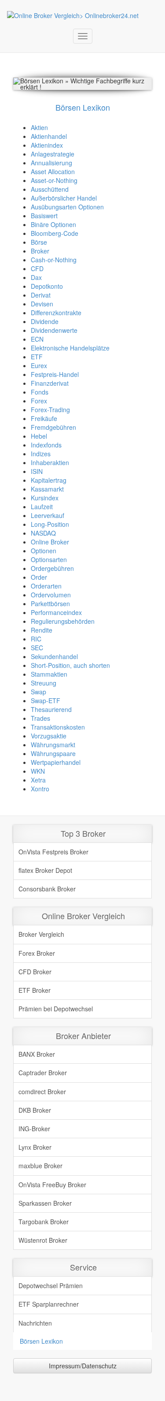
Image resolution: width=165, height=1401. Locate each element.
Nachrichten (35, 1323)
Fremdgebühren (53, 427)
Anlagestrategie (52, 153)
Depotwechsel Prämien (50, 1285)
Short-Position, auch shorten (70, 665)
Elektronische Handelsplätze (70, 347)
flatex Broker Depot (45, 870)
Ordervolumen (51, 594)
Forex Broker (36, 953)
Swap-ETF (45, 700)
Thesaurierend (51, 709)
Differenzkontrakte (56, 312)
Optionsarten (49, 559)
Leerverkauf (47, 515)
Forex (39, 400)
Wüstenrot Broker (42, 1240)
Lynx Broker (34, 1147)
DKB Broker (34, 1110)
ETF (37, 356)
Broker (40, 250)
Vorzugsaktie (48, 735)
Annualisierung (51, 162)
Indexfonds (46, 444)
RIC (36, 638)
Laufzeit (42, 506)
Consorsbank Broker (47, 888)
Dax (36, 277)
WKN (38, 771)
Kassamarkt (47, 488)
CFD (37, 268)
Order (39, 577)
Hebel (39, 436)
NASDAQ (43, 533)
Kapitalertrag (48, 480)
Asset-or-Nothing (54, 180)
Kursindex (45, 497)
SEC (37, 647)
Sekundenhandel (54, 656)
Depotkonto (47, 286)
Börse (39, 242)
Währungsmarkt (53, 744)
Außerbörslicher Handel (64, 198)
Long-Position (50, 524)
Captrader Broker (42, 1072)
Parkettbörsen (50, 603)
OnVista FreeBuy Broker (52, 1184)
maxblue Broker (40, 1165)
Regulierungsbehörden (63, 621)
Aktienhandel (49, 136)
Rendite (41, 630)
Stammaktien (49, 674)
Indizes (41, 453)
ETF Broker (34, 990)
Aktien (39, 127)
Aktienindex (47, 145)
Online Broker (50, 541)
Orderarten (46, 585)
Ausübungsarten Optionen (67, 206)
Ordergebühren (52, 568)
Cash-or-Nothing (54, 259)
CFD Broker (34, 971)
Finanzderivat (50, 383)
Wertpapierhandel (56, 762)
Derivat (41, 295)
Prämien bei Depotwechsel (55, 1008)
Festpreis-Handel (55, 374)
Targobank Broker (43, 1221)
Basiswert (44, 215)
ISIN (37, 471)
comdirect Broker (42, 1091)
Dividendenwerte (54, 330)
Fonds (39, 392)
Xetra (38, 779)
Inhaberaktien (50, 462)
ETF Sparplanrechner (48, 1304)
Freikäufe (44, 418)
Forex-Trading (50, 409)
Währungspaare (53, 753)
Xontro (40, 788)
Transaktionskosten (58, 727)
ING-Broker (34, 1128)
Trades (40, 718)
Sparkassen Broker (45, 1203)
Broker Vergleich (41, 934)
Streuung (43, 682)
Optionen (43, 550)
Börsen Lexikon (41, 1341)
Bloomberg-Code (54, 233)
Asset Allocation (53, 171)
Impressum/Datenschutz (83, 1365)
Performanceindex (56, 612)
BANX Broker (36, 1054)
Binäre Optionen (53, 224)
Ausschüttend (50, 189)
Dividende (45, 321)
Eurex (39, 365)
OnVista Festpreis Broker (53, 851)
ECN (37, 339)
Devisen (42, 303)
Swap (38, 691)
